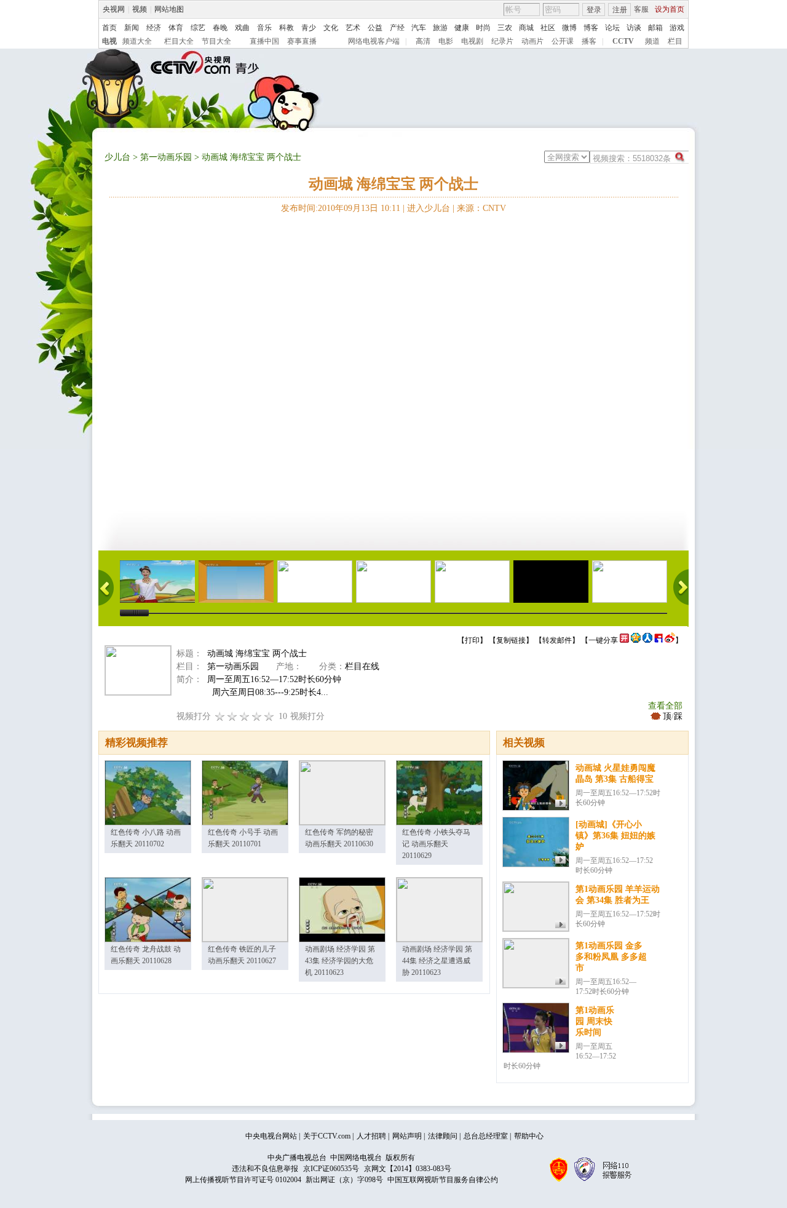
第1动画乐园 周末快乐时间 (594, 1021)
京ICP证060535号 (331, 1168)
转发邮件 (557, 640)
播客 (589, 41)
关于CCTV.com (326, 1136)
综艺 (198, 27)
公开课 (563, 41)
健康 (461, 27)
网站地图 (169, 9)
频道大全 (137, 41)
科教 (286, 27)
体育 (175, 27)
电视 (109, 41)
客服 (641, 9)
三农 (504, 27)
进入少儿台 (428, 208)
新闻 (131, 27)
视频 (139, 9)
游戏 (677, 27)
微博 (569, 27)
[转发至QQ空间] (636, 640)
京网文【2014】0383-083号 (407, 1168)
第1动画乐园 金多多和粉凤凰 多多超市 (611, 956)
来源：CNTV (481, 208)
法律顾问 (442, 1136)
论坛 (612, 27)
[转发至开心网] (624, 640)
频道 (652, 41)
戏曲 (242, 27)
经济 (153, 27)
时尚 (483, 27)
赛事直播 (302, 41)
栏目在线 (362, 666)
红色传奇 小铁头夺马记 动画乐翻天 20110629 (436, 844)
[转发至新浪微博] (670, 640)
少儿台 (117, 157)
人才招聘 (371, 1136)
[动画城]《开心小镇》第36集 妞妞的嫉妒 (615, 835)
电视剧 (472, 41)
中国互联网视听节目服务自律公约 (442, 1179)
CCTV (623, 41)
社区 (547, 27)
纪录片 (502, 41)
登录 (594, 10)
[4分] (232, 716)
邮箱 (655, 27)
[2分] (220, 716)
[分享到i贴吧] (658, 640)
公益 (375, 27)
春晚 (220, 27)
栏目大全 (179, 41)
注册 (619, 10)
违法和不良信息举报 (265, 1168)
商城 (526, 27)
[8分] (257, 716)
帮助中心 (529, 1136)
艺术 (353, 27)
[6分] (245, 716)
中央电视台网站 (271, 1136)
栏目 (675, 41)
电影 (445, 41)
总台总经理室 (486, 1136)
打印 (472, 640)
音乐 (264, 27)
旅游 (440, 27)
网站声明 (407, 1136)
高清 (423, 41)
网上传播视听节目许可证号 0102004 (243, 1179)
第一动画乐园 (166, 157)
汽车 (418, 27)
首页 (109, 27)
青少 (308, 27)
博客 (590, 27)
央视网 (114, 9)
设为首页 (669, 9)
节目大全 (216, 41)
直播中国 (264, 41)
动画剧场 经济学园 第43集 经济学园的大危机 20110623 (340, 961)
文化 (330, 27)
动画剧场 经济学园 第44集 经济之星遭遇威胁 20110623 (437, 961)
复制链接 (511, 640)
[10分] (269, 716)
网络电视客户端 (374, 41)
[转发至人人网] (647, 640)
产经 (397, 27)
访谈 (634, 27)
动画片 (532, 41)
